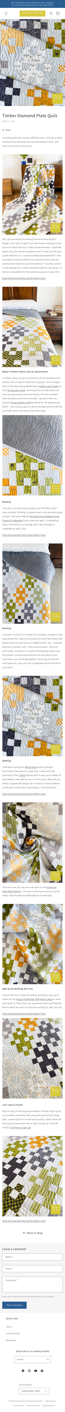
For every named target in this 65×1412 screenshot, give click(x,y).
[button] (6, 13)
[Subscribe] (47, 1359)
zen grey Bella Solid (21, 402)
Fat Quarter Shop (16, 390)
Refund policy (51, 1401)
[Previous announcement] (5, 4)
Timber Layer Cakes (48, 386)
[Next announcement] (59, 4)
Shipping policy (48, 1405)
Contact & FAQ (13, 1333)
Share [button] (8, 130)
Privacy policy (18, 1405)
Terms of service (33, 1405)
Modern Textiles (21, 1401)
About (9, 1326)
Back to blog (34, 1233)
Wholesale (11, 1340)
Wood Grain (31, 767)
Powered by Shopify (35, 1401)
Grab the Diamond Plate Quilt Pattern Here (24, 278)
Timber (22, 775)
